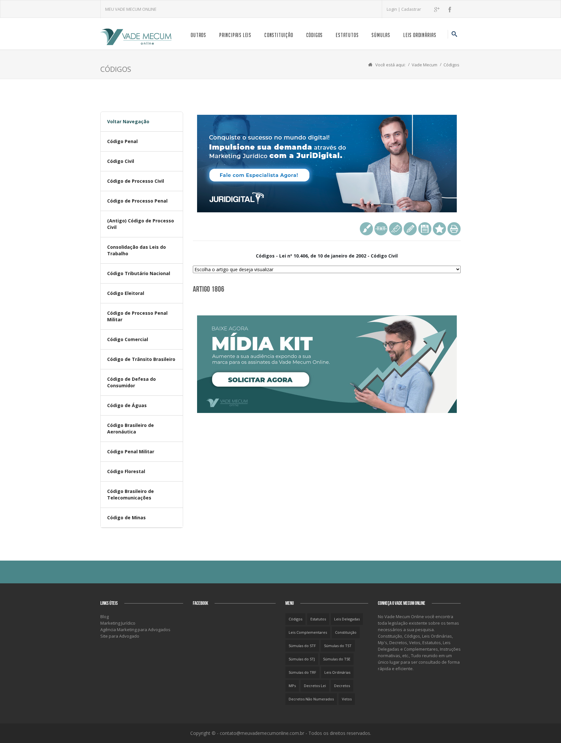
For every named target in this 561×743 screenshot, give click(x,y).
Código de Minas (126, 517)
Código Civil (120, 161)
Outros (198, 35)
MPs (292, 685)
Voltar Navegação (128, 121)
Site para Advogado (119, 636)
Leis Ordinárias (419, 35)
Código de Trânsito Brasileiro (141, 359)
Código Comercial (127, 339)
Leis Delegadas (347, 619)
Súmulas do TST (338, 645)
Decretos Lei (315, 685)
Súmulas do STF (302, 645)
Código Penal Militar (130, 451)
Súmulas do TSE (336, 659)
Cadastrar (411, 9)
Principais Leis (235, 35)
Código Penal (122, 141)
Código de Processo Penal (137, 201)
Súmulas (380, 35)
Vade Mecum (424, 65)
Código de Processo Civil (135, 181)
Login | (394, 9)
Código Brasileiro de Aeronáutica (130, 428)
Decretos (342, 685)
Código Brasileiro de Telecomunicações (130, 494)
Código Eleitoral (125, 293)
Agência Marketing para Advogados (135, 629)
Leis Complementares (308, 632)
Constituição (278, 35)
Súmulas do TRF (302, 672)
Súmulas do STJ (302, 659)
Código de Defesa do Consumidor (131, 382)
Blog (104, 616)
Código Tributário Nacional (138, 273)
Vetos (347, 699)
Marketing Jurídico (117, 623)
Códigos (314, 35)
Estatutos (347, 35)
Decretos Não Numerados (311, 699)
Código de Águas (127, 405)
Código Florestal (126, 471)
